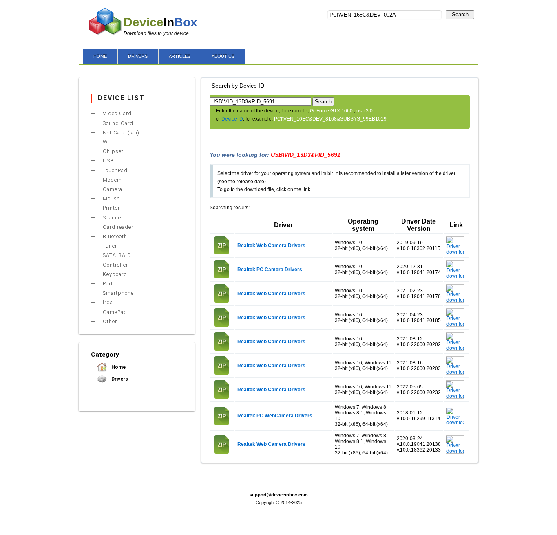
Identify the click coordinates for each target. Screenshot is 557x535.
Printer (110, 208)
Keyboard (114, 274)
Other (109, 321)
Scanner (112, 218)
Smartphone (117, 293)
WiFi (107, 142)
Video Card (116, 113)
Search (460, 14)
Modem (111, 180)
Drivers (119, 379)
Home (118, 367)
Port (107, 284)
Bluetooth (114, 236)
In (160, 22)
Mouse (110, 198)
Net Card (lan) (120, 132)
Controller (114, 265)
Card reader (117, 227)
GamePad (114, 312)
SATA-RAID (116, 255)
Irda (107, 302)
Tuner (109, 246)
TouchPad (114, 170)
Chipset (112, 151)
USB (107, 161)
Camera (111, 189)
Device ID (232, 119)
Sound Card (117, 123)
